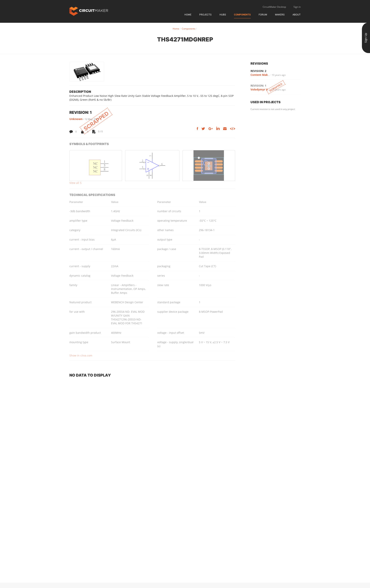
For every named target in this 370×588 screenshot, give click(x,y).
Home (187, 14)
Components (242, 14)
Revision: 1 (258, 85)
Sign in (297, 6)
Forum (263, 14)
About (297, 14)
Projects (205, 14)
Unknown (75, 119)
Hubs (222, 14)
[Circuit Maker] (88, 11)
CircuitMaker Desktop (274, 6)
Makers (280, 14)
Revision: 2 (258, 71)
